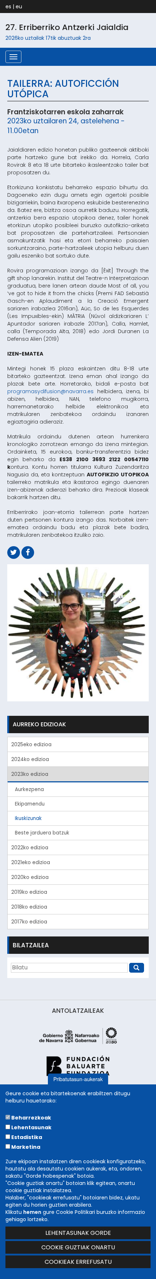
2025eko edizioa (31, 744)
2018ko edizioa (29, 906)
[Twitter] (13, 552)
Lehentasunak (31, 1127)
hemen (32, 1212)
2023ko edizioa (29, 774)
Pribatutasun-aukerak (78, 1079)
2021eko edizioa (30, 862)
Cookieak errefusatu (78, 1262)
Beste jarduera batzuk (42, 832)
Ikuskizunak (28, 818)
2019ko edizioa (29, 892)
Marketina (25, 1147)
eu (19, 6)
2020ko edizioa (30, 877)
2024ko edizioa (30, 759)
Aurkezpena (29, 789)
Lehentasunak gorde (78, 1233)
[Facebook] (27, 552)
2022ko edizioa (29, 847)
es (8, 6)
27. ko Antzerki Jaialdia (66, 27)
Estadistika (26, 1137)
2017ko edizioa (29, 921)
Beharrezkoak (30, 1117)
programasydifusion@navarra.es (50, 391)
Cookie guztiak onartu (78, 1247)
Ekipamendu (30, 803)
